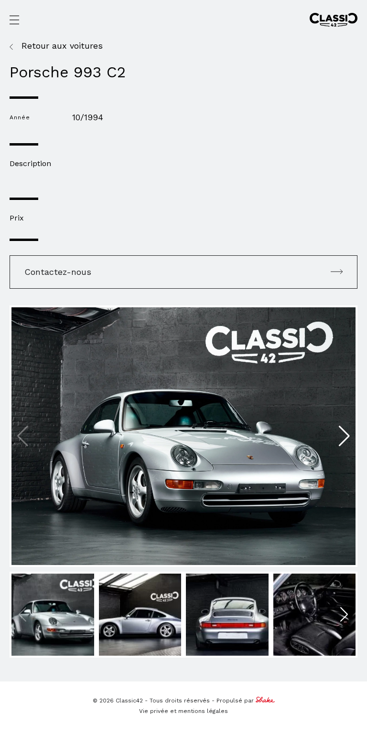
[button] (344, 436)
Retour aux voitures (62, 46)
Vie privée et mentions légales (183, 711)
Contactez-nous (57, 272)
